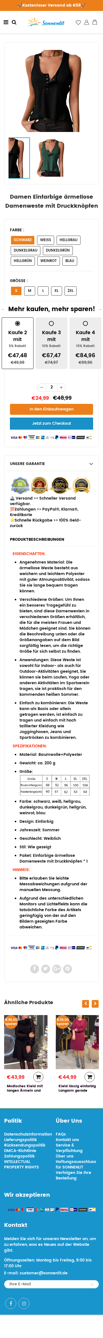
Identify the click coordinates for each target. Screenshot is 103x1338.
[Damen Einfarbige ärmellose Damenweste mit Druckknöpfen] (51, 91)
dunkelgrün (58, 250)
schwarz (23, 240)
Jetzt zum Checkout (51, 423)
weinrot (48, 261)
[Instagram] (23, 1303)
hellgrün (23, 261)
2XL (71, 291)
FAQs (61, 1134)
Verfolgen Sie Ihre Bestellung (73, 1175)
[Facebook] (10, 1303)
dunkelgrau (25, 250)
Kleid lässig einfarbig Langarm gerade (77, 1088)
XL (56, 291)
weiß (45, 240)
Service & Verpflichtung (69, 1148)
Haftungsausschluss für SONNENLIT (76, 1164)
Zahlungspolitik (19, 1156)
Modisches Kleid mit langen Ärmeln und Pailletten (25, 1091)
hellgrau (68, 240)
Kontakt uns (67, 1140)
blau (69, 261)
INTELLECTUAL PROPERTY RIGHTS (21, 1164)
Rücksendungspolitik (24, 1145)
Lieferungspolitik (20, 1140)
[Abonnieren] (92, 1284)
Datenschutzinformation (28, 1134)
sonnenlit (70, 1326)
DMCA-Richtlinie (20, 1151)
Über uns (65, 1156)
